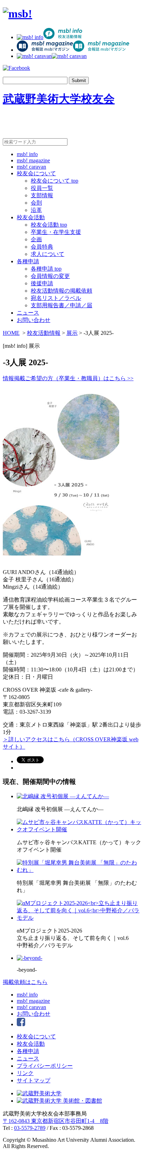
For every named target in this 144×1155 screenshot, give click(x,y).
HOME (11, 333)
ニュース (28, 313)
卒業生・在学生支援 (56, 232)
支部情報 (42, 195)
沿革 (36, 210)
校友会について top (54, 181)
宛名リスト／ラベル (56, 298)
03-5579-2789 (29, 1128)
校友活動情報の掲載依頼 (61, 291)
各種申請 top (46, 269)
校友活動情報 (43, 333)
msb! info (27, 154)
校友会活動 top (49, 225)
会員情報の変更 (50, 276)
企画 (36, 239)
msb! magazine (33, 160)
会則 (36, 203)
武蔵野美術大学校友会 (59, 99)
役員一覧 (42, 188)
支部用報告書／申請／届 (61, 305)
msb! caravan (31, 167)
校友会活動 (31, 217)
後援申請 (42, 283)
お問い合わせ (33, 320)
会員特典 (42, 247)
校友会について (36, 173)
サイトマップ (33, 1080)
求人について (47, 254)
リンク (25, 1073)
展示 (72, 333)
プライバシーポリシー (45, 1066)
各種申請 (28, 261)
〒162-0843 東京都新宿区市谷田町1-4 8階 (55, 1121)
